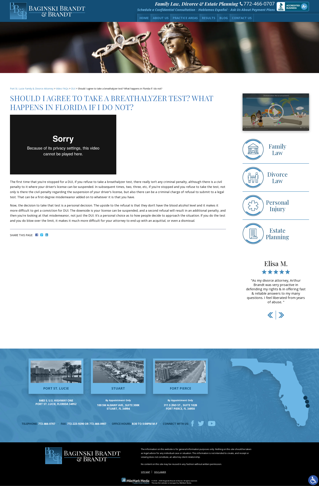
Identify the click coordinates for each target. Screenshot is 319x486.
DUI (73, 88)
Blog (223, 18)
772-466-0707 (259, 3)
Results (208, 18)
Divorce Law (277, 177)
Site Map (145, 472)
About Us (160, 18)
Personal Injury (277, 205)
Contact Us (242, 18)
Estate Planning (277, 233)
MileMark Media (185, 483)
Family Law (277, 149)
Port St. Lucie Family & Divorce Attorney (31, 88)
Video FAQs (62, 88)
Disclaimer (160, 472)
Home (144, 18)
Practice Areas (185, 18)
